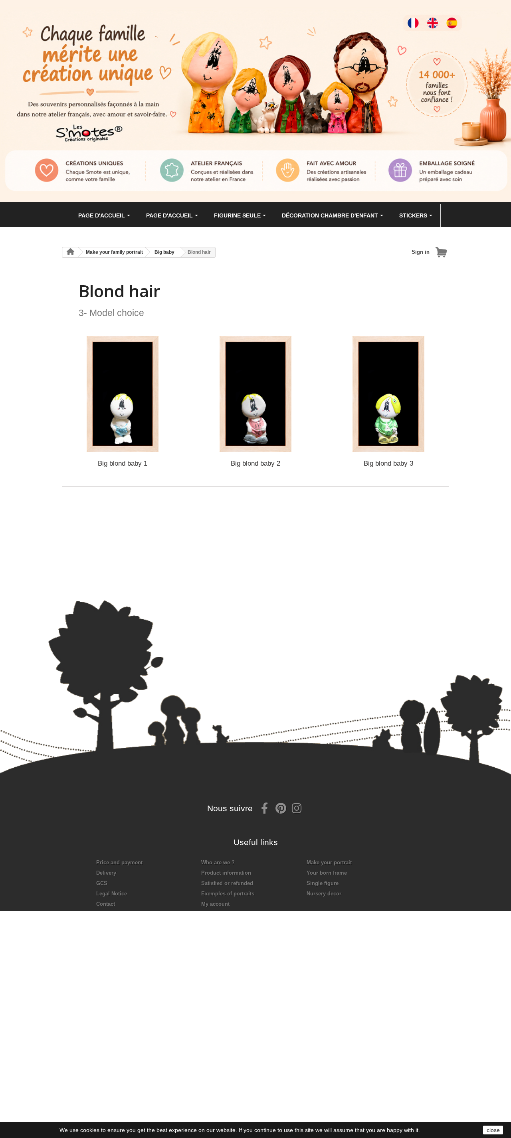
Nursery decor (324, 894)
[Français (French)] (417, 17)
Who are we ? (218, 862)
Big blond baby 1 (122, 463)
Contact (105, 904)
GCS (101, 883)
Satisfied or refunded (227, 883)
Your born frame (327, 873)
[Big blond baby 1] (123, 394)
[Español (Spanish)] (459, 17)
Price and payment (119, 862)
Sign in (421, 252)
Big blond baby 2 (255, 463)
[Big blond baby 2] (255, 394)
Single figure (323, 883)
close (493, 1130)
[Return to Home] (70, 252)
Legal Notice (111, 894)
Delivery (106, 873)
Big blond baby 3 (388, 463)
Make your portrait (329, 862)
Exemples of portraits (227, 894)
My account (215, 904)
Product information (226, 873)
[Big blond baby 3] (388, 394)
